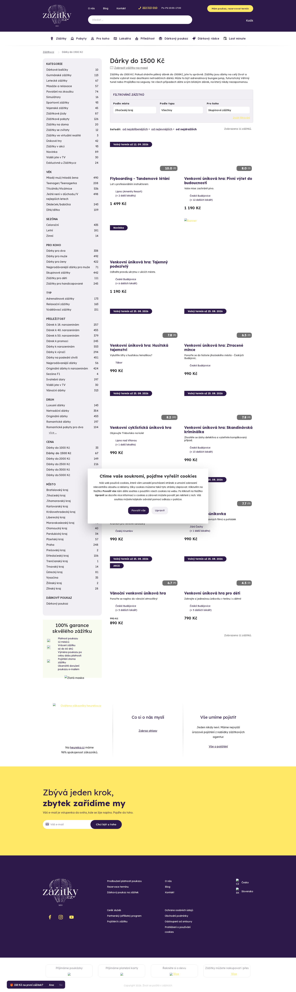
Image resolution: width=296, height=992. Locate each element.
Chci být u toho (106, 824)
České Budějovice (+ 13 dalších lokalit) (201, 449)
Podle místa (121, 103)
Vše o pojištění (218, 746)
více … (53, 432)
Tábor (118, 362)
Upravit (160, 510)
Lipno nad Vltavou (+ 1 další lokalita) (126, 442)
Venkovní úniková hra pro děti (212, 593)
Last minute (237, 38)
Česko (245, 882)
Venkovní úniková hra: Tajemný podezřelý (139, 264)
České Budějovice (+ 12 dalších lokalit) (201, 197)
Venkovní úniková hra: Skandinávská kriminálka (218, 429)
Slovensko (247, 891)
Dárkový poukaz (176, 38)
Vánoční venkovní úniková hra (138, 593)
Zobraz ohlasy (148, 730)
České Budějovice (200, 365)
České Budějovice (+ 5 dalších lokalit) (126, 608)
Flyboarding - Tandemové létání (140, 178)
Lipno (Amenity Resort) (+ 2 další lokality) (128, 193)
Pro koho (213, 103)
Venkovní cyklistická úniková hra (140, 427)
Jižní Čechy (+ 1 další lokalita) (200, 528)
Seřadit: (115, 129)
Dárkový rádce (208, 38)
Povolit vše (138, 510)
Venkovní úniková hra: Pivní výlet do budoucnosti (218, 180)
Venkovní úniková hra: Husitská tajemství (139, 347)
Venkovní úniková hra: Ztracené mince (213, 347)
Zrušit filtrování (241, 117)
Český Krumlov (124, 531)
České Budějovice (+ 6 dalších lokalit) (126, 281)
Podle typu (167, 103)
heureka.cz (77, 747)
